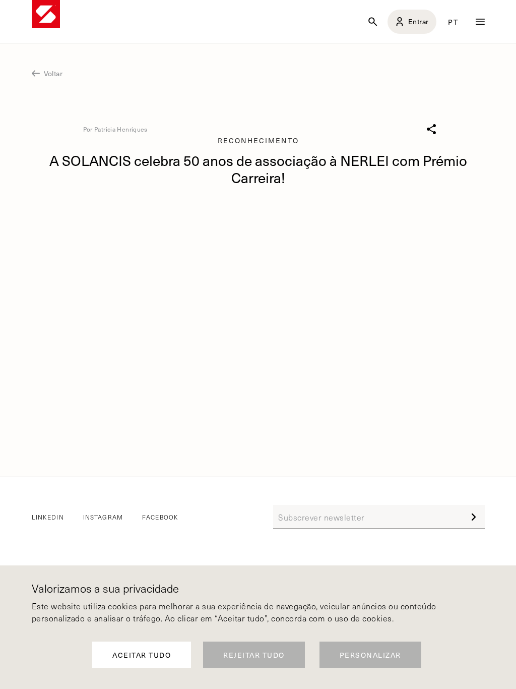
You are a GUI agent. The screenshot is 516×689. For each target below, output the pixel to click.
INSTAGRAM (103, 517)
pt (453, 22)
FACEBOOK (160, 517)
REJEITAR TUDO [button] (254, 655)
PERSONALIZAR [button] (370, 655)
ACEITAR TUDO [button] (141, 655)
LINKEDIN (48, 517)
